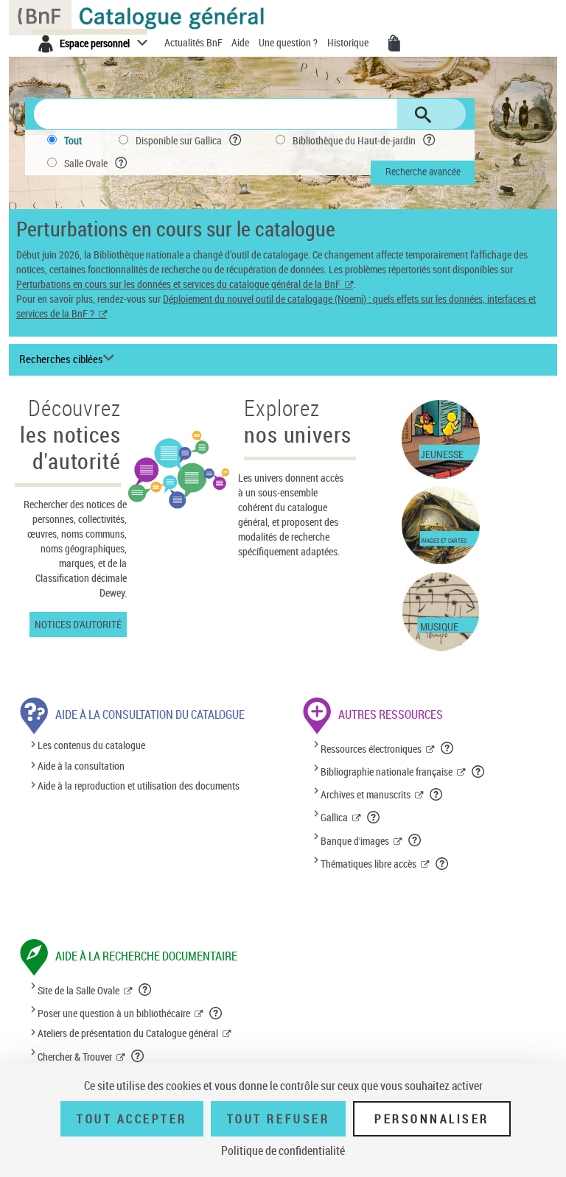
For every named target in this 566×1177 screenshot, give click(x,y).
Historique (349, 42)
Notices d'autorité (78, 624)
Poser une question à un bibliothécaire (114, 1013)
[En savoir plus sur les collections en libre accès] (443, 863)
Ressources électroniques (371, 749)
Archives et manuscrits (365, 794)
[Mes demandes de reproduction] (394, 43)
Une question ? (289, 42)
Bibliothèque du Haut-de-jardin (354, 140)
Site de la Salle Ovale (78, 990)
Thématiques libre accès (368, 864)
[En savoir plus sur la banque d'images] (415, 839)
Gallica (334, 817)
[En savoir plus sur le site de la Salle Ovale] (146, 989)
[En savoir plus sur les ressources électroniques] (448, 747)
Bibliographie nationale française (387, 772)
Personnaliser (431, 1119)
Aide (241, 42)
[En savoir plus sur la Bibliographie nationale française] (479, 771)
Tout (73, 140)
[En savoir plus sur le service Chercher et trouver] (138, 1055)
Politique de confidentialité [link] (283, 1150)
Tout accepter (132, 1119)
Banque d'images (355, 841)
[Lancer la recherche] (423, 115)
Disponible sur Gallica (179, 140)
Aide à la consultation (81, 766)
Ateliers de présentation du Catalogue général (128, 1033)
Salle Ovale (86, 163)
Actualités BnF (194, 42)
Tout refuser (278, 1119)
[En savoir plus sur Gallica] (374, 816)
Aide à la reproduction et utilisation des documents (139, 786)
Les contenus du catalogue (91, 746)
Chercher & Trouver (75, 1057)
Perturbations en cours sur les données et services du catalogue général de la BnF (178, 284)
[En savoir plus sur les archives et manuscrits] (437, 794)
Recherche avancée (423, 171)
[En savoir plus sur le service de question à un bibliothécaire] (216, 1012)
